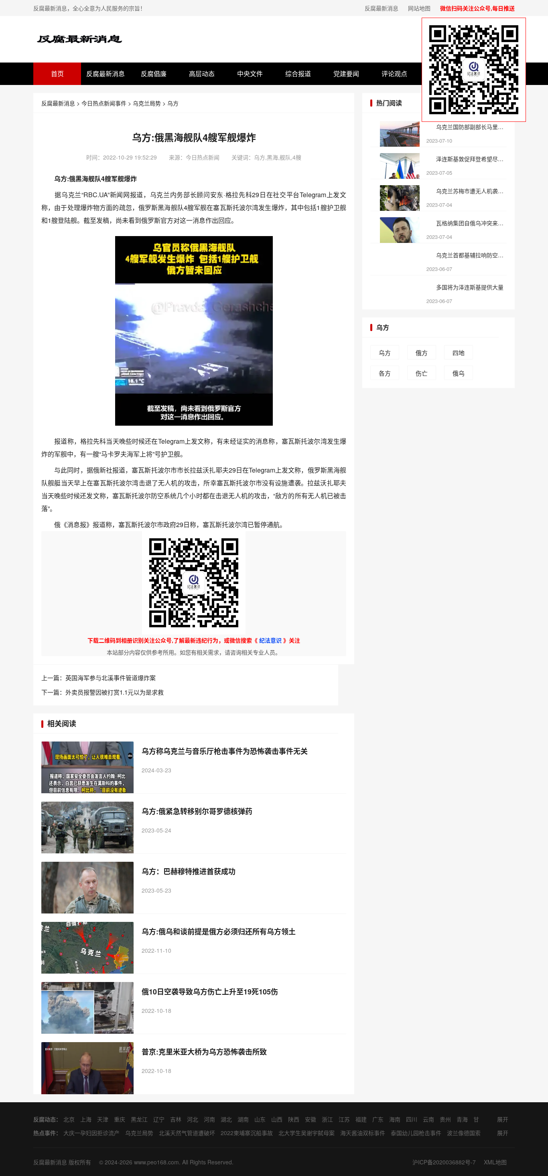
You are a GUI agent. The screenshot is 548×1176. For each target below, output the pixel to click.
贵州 (445, 1119)
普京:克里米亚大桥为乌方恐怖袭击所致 (204, 1052)
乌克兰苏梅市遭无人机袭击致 (471, 191)
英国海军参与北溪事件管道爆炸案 (110, 677)
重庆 (119, 1119)
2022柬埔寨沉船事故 (247, 1133)
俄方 (422, 352)
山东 (260, 1119)
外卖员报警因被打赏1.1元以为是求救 (114, 692)
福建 (361, 1119)
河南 (209, 1119)
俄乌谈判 (459, 374)
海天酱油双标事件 (362, 1133)
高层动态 (202, 73)
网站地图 (419, 8)
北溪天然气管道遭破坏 (187, 1133)
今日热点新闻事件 (103, 103)
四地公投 (459, 354)
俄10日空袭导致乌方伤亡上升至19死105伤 (210, 991)
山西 (276, 1119)
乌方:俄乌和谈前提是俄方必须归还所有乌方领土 (219, 931)
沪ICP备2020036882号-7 (444, 1162)
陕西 (293, 1119)
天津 (102, 1119)
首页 (57, 73)
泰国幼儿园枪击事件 (416, 1133)
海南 (394, 1119)
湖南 (243, 1119)
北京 (69, 1119)
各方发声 (385, 374)
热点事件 (44, 1133)
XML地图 (495, 1162)
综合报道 (298, 73)
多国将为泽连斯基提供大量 (469, 287)
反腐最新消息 (381, 8)
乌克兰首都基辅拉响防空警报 (471, 255)
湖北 (226, 1119)
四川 (411, 1119)
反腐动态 (44, 1119)
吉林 (175, 1119)
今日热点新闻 (202, 157)
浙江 (327, 1119)
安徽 (310, 1119)
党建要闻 (346, 73)
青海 (462, 1119)
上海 (85, 1119)
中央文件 (250, 73)
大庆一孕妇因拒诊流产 (91, 1133)
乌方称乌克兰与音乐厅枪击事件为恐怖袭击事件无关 (225, 751)
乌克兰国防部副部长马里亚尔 (471, 127)
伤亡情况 (422, 374)
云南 (428, 1119)
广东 (378, 1119)
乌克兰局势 (147, 103)
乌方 (173, 103)
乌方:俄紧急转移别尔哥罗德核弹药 (197, 811)
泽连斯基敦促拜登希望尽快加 (471, 159)
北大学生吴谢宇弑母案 (306, 1133)
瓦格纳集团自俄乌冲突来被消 (471, 223)
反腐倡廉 (153, 73)
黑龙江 (139, 1119)
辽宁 (158, 1119)
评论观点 (394, 73)
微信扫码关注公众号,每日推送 (477, 8)
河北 (192, 1119)
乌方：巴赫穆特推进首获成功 (188, 871)
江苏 (344, 1119)
